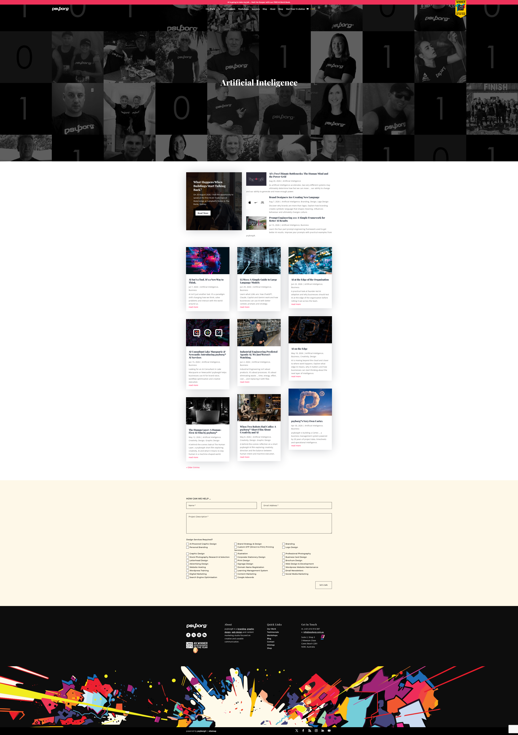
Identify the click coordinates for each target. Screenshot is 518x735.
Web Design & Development (300, 564)
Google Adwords (246, 577)
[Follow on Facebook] (188, 635)
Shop (280, 9)
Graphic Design (212, 440)
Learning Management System (253, 570)
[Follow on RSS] (204, 635)
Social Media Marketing (297, 574)
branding (242, 629)
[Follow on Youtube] (329, 730)
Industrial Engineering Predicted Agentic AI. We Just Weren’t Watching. (258, 354)
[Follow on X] (194, 635)
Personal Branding (199, 547)
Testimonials (229, 9)
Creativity (193, 440)
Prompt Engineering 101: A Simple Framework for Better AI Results (297, 219)
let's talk (324, 585)
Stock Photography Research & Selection (210, 557)
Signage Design (245, 564)
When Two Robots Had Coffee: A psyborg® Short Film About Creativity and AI (258, 429)
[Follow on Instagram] (199, 635)
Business (305, 225)
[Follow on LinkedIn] (322, 730)
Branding (305, 201)
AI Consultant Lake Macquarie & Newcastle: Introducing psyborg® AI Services (207, 354)
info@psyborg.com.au (314, 632)
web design (237, 632)
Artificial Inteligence (292, 181)
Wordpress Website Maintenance (302, 567)
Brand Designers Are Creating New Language (294, 197)
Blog (265, 9)
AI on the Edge (299, 348)
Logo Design (323, 201)
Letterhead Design (199, 560)
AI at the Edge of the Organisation (310, 279)
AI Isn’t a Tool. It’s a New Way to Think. (206, 281)
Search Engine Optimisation (203, 577)
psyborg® (202, 731)
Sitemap (271, 645)
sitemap (212, 731)
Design (313, 201)
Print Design (244, 560)
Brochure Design (294, 560)
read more (193, 307)
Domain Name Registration (251, 567)
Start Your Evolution (295, 9)
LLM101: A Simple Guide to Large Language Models (258, 281)
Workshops (243, 9)
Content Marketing (247, 574)
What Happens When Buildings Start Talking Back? (209, 186)
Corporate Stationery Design (251, 557)
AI (219, 9)
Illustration (243, 553)
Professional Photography (298, 553)
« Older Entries (193, 467)
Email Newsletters (294, 570)
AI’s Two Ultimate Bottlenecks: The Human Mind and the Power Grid (298, 175)
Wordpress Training (199, 570)
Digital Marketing (198, 574)
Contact (270, 641)
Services (256, 9)
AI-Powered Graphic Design (203, 544)
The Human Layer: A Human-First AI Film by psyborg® (205, 431)
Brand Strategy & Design (250, 544)
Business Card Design (296, 557)
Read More (203, 213)
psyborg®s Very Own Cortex (307, 421)
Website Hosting (198, 567)
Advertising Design (199, 564)
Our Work (210, 9)
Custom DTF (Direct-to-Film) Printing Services (254, 548)
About (272, 9)
